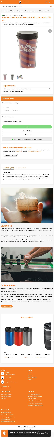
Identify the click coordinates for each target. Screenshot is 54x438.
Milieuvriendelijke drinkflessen (35, 403)
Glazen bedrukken (32, 398)
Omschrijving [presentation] (9, 168)
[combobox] (27, 6)
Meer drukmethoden (7, 306)
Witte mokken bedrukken (34, 394)
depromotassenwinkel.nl (8, 414)
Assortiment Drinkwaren (10, 11)
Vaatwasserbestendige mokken (35, 405)
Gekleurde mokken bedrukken (35, 396)
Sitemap (30, 379)
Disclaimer (3, 398)
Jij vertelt (30, 375)
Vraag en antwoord (32, 377)
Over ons (30, 372)
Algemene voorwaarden (6, 394)
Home (2, 11)
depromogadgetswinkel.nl (8, 417)
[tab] (8, 168)
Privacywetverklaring (6, 396)
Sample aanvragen (27, 134)
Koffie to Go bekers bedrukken (35, 401)
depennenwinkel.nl (6, 412)
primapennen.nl (6, 419)
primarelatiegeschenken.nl (8, 421)
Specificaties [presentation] (22, 168)
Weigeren (47, 433)
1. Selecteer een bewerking (10, 103)
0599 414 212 (19, 151)
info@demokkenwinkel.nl (34, 151)
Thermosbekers (20, 11)
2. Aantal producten (8, 117)
